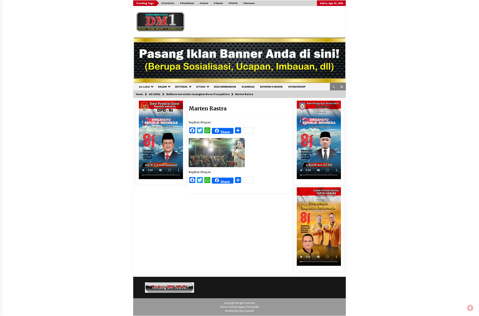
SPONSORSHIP (297, 86)
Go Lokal (144, 86)
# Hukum (218, 3)
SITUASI (200, 86)
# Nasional (248, 3)
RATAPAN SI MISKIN (271, 86)
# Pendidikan (187, 3)
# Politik (233, 3)
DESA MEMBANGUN (225, 86)
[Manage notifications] (470, 308)
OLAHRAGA (248, 86)
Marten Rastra (208, 108)
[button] (334, 86)
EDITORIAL (181, 86)
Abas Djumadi (246, 310)
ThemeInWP (252, 307)
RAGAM (162, 86)
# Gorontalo (167, 3)
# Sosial (204, 3)
